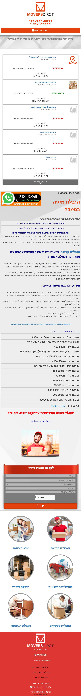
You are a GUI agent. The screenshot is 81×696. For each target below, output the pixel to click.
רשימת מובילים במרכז (41, 660)
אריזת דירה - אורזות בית (45, 82)
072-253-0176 (40, 126)
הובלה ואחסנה (21, 626)
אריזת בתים (21, 548)
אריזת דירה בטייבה (40, 678)
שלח (40, 506)
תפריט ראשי (40, 30)
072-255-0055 (40, 687)
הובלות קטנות (70, 252)
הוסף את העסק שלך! (40, 692)
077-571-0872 (40, 76)
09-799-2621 (41, 151)
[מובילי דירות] (40, 9)
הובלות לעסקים (60, 626)
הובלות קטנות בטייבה (40, 673)
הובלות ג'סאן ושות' (47, 132)
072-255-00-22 (40, 101)
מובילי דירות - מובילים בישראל (42, 57)
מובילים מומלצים (60, 587)
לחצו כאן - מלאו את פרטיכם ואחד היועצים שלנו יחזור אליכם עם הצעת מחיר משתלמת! (40, 324)
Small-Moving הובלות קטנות (43, 107)
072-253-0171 (40, 176)
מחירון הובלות (58, 405)
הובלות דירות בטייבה (40, 667)
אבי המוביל (51, 157)
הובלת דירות (20, 587)
